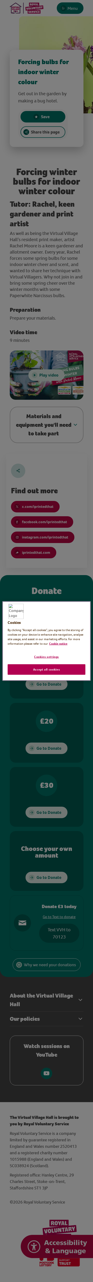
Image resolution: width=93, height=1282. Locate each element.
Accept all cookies (46, 669)
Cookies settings (46, 657)
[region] (46, 641)
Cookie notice (58, 644)
